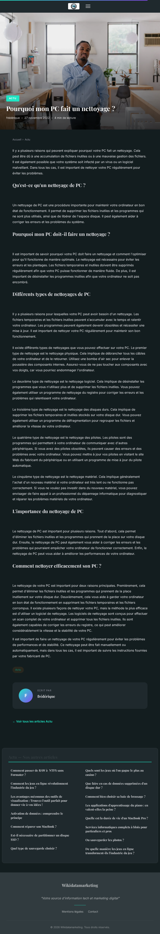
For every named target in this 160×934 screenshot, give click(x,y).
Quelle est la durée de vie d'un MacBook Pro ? (116, 818)
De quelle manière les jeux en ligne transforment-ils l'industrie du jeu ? (109, 851)
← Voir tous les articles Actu (32, 721)
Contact (93, 911)
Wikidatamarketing (80, 885)
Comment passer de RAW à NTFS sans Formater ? (37, 772)
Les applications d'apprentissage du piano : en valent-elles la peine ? (116, 807)
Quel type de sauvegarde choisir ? (34, 848)
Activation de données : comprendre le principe (37, 815)
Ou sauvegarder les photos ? (104, 840)
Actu (12, 98)
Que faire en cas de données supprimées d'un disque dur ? (116, 785)
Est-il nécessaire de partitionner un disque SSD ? (40, 837)
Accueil (16, 139)
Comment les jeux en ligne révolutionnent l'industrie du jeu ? (39, 785)
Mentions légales (72, 911)
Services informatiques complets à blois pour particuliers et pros (116, 829)
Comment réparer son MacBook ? (33, 826)
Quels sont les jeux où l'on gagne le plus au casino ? (114, 772)
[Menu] (88, 6)
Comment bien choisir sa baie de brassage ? (115, 796)
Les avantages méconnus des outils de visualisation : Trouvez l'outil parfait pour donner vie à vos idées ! (39, 801)
